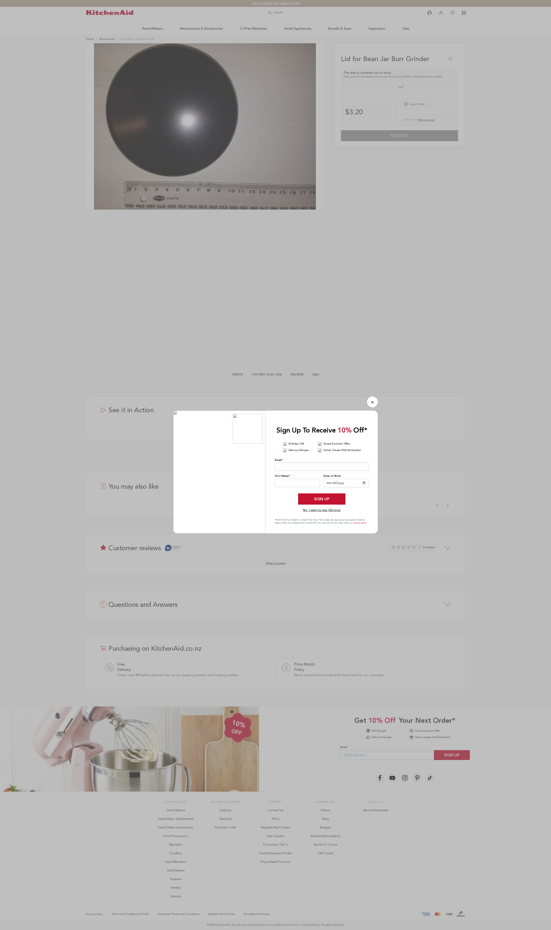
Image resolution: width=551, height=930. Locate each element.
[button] (372, 402)
